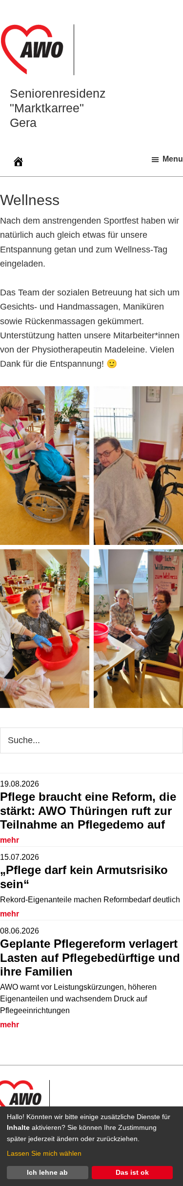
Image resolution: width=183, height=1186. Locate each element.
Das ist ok (132, 1172)
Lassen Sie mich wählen (44, 1153)
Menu (173, 159)
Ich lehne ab (47, 1172)
